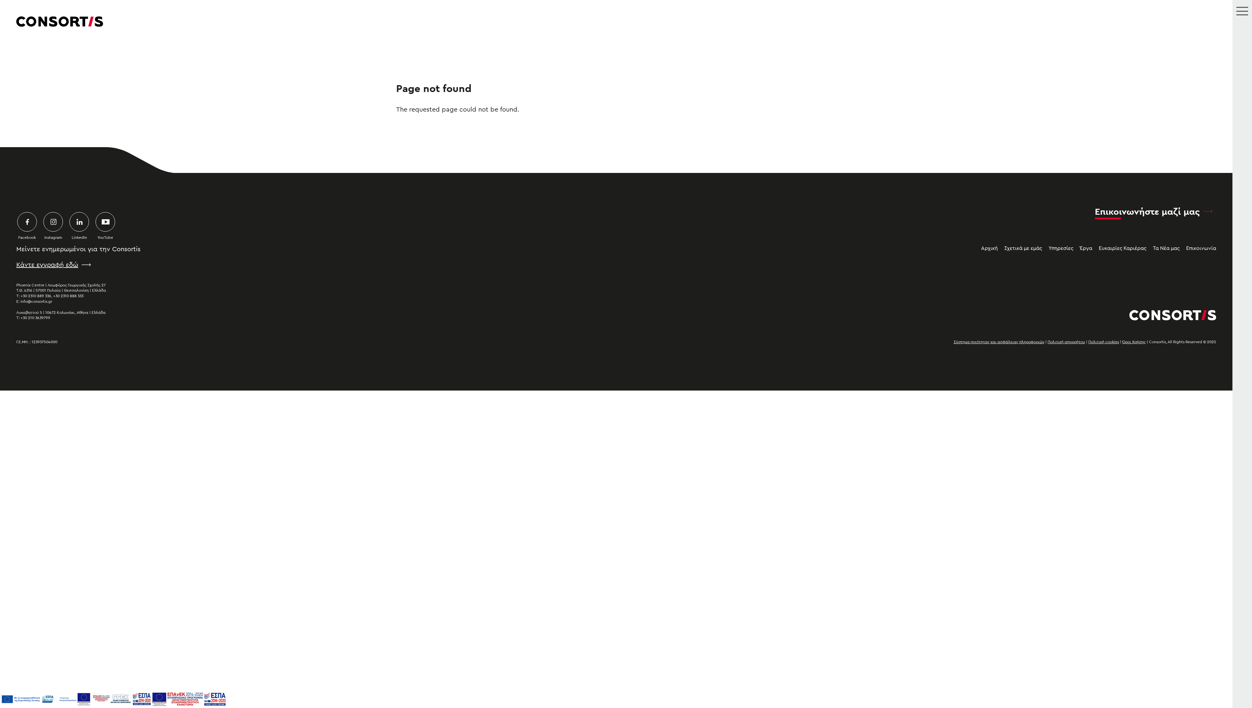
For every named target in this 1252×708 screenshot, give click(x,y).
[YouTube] (105, 222)
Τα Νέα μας (1166, 248)
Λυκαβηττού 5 (29, 313)
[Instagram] (53, 222)
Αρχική (989, 248)
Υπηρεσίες (1061, 248)
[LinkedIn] (79, 222)
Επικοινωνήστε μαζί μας (1147, 211)
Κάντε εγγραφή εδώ (47, 265)
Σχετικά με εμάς (1023, 248)
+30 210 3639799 (35, 318)
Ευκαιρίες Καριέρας (1122, 248)
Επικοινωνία (1201, 248)
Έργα (1086, 248)
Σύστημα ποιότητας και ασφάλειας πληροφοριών (999, 342)
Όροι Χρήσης (1134, 342)
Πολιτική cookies (1103, 342)
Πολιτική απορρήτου (1066, 342)
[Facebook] (27, 222)
